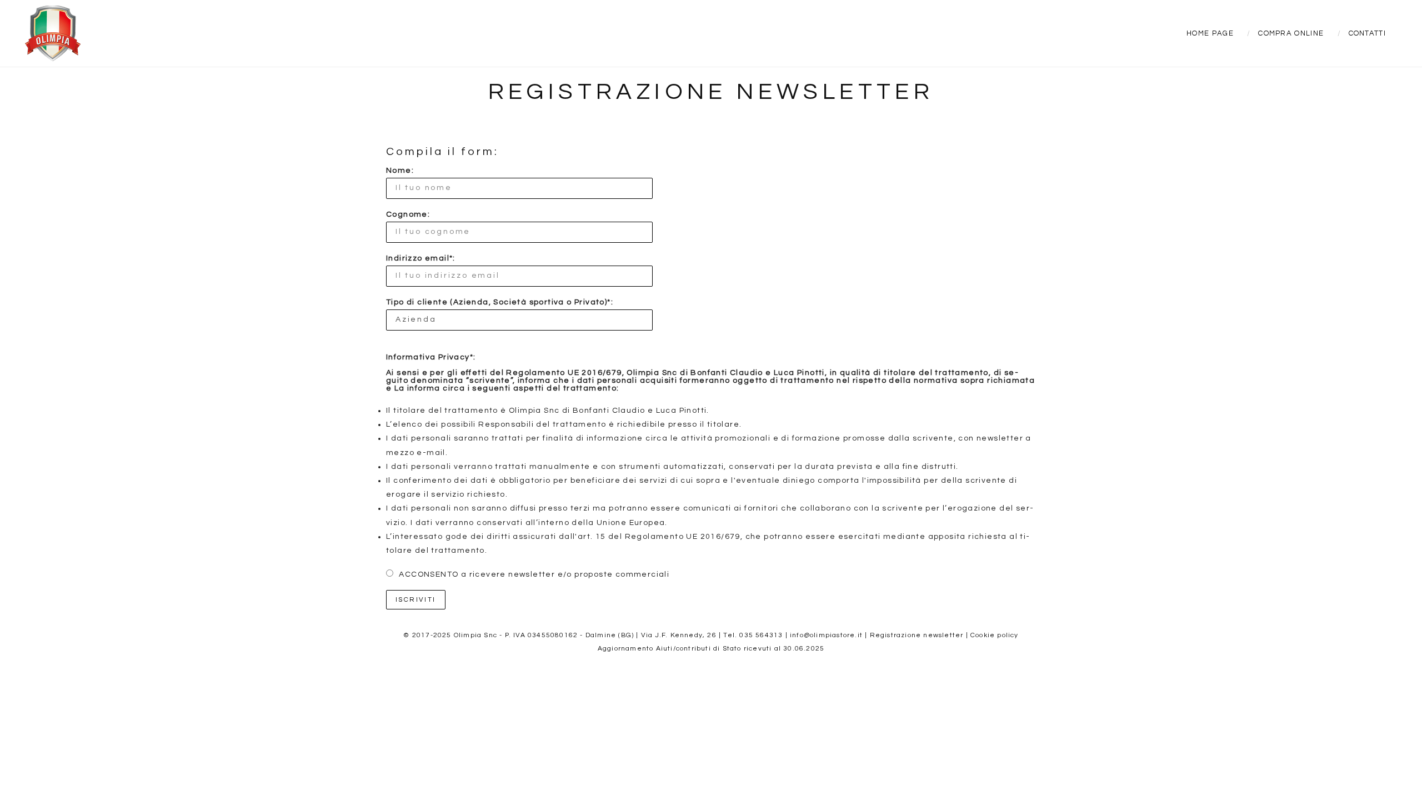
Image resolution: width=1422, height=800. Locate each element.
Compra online (1291, 33)
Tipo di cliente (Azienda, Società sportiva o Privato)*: (499, 302)
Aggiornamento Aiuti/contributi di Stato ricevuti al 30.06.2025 (711, 648)
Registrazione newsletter (917, 635)
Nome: (400, 170)
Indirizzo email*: (420, 258)
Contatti (1367, 33)
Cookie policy (994, 635)
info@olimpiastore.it (826, 635)
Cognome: (408, 214)
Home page (1210, 33)
